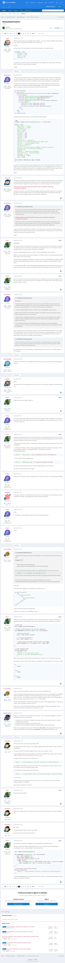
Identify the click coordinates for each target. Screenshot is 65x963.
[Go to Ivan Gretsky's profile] (7, 553)
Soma (8, 27)
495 (6, 49)
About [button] (27, 2)
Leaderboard (28, 10)
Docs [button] (61, 2)
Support (16, 10)
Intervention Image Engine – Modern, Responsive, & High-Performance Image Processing (20, 936)
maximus (5, 943)
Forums (9, 6)
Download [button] (51, 2)
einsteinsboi (7, 75)
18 (28, 33)
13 (16, 33)
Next (33, 33)
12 (14, 33)
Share (51, 27)
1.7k (6, 389)
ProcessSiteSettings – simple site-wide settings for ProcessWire (20, 931)
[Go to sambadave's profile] (7, 745)
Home (4, 6)
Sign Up (59, 6)
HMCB (55, 943)
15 (21, 33)
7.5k (6, 503)
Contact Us (30, 959)
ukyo (4, 937)
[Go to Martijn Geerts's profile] (7, 717)
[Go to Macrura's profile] (7, 182)
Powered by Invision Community (32, 961)
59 (6, 752)
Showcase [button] (33, 2)
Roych (4, 932)
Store (21, 10)
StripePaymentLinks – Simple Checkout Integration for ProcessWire (20, 926)
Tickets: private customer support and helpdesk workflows (19, 942)
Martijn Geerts (7, 713)
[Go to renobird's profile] (7, 383)
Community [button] (40, 2)
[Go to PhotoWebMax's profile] (7, 363)
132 (6, 86)
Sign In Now (46, 903)
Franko (7, 416)
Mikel (4, 928)
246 (6, 369)
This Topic (58, 10)
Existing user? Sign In (50, 6)
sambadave (7, 741)
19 (30, 33)
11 (12, 33)
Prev (5, 33)
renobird (7, 379)
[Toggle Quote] (15, 206)
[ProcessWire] (9, 2)
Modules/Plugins (18, 28)
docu (33, 468)
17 (25, 33)
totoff (7, 38)
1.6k (6, 560)
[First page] (2, 33)
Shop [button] (57, 2)
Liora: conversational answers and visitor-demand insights (19, 948)
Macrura (7, 178)
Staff (9, 13)
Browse (4, 10)
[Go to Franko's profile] (7, 420)
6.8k (6, 251)
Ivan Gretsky (7, 549)
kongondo (7, 492)
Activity (10, 10)
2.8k (6, 188)
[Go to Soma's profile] (3, 27)
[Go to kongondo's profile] (7, 497)
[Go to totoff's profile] (7, 43)
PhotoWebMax (7, 359)
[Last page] (36, 33)
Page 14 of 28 (41, 33)
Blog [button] (46, 2)
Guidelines (3, 13)
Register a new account (18, 903)
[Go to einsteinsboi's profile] (7, 79)
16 (23, 33)
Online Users (16, 13)
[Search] (62, 10)
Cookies (35, 959)
